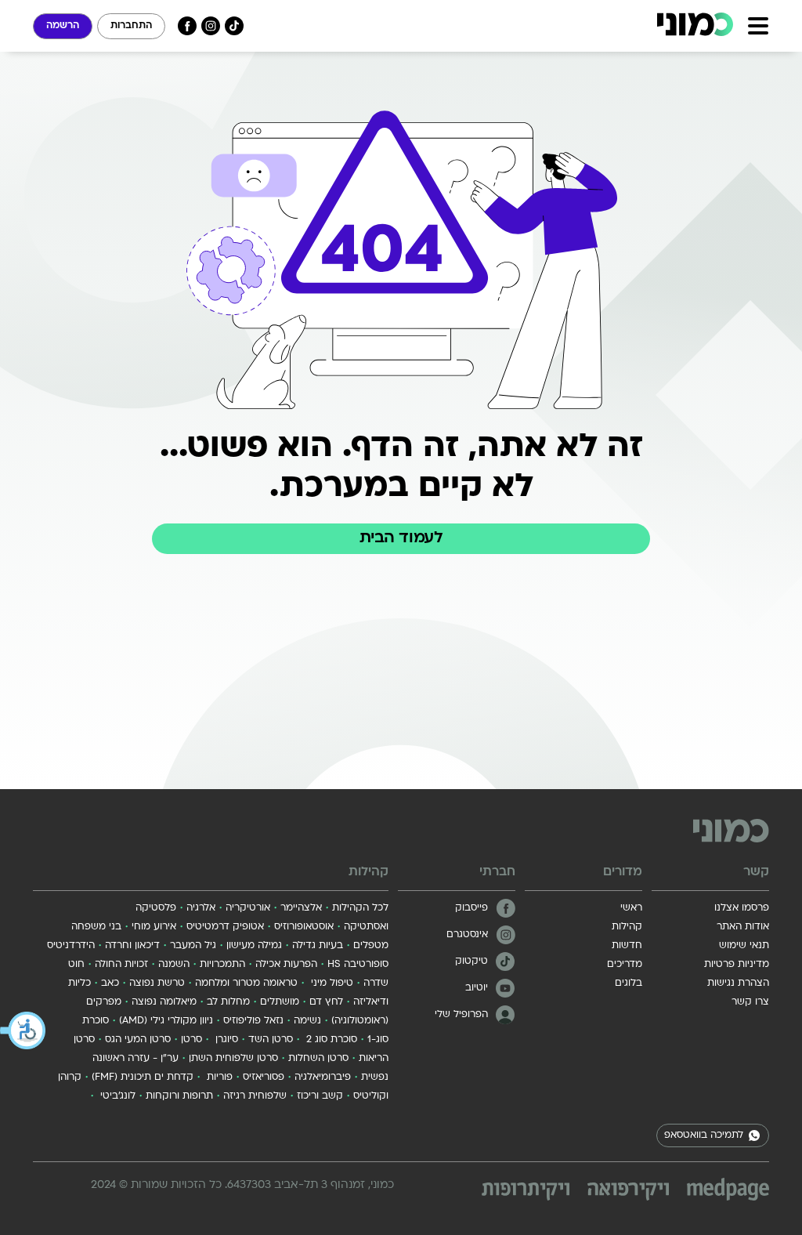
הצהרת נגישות (738, 983)
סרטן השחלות (318, 1058)
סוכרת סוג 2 (330, 1040)
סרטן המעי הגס (138, 1040)
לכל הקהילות (360, 908)
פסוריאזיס (263, 1077)
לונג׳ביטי (116, 1096)
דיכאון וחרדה (132, 946)
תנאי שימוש (744, 946)
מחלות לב (228, 1002)
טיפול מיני (330, 983)
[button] (23, 1030)
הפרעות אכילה (286, 964)
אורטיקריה (248, 908)
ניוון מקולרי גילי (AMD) (166, 1021)
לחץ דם (326, 1002)
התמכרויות (222, 964)
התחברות (131, 26)
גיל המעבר (193, 946)
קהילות (627, 927)
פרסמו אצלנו (741, 908)
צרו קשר (750, 1002)
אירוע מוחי (154, 927)
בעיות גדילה (317, 946)
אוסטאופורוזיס (304, 927)
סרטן (191, 1040)
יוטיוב (476, 988)
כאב (110, 983)
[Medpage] (728, 1189)
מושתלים (279, 1002)
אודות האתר (743, 927)
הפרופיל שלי (461, 1015)
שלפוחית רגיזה (255, 1096)
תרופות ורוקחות (179, 1096)
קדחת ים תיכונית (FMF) (142, 1077)
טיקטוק (471, 961)
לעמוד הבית (401, 538)
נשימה (307, 1021)
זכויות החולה (121, 964)
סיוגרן (225, 1040)
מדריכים (624, 964)
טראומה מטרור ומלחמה (246, 983)
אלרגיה (200, 908)
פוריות (218, 1077)
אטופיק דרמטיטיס (225, 927)
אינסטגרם (467, 935)
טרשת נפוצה (157, 983)
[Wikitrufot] (525, 1191)
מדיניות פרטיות (736, 964)
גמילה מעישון (254, 946)
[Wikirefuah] (628, 1191)
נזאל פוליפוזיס (253, 1021)
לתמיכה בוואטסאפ (703, 1135)
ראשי (631, 908)
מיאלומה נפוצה (164, 1002)
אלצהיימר (301, 908)
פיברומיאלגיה (322, 1077)
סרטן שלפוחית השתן (233, 1058)
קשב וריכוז (320, 1096)
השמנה (174, 964)
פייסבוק (471, 908)
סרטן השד (270, 1040)
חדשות (627, 946)
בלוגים (628, 983)
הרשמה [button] (62, 26)
